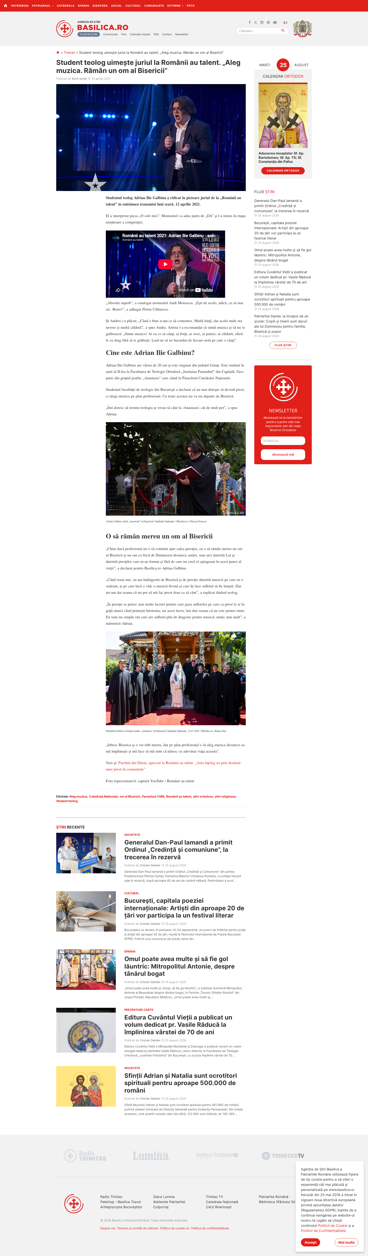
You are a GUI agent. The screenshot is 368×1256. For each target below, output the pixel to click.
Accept (310, 1242)
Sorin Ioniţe (79, 78)
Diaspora (100, 5)
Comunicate (154, 5)
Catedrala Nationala (103, 796)
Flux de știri (89, 34)
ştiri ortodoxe (203, 796)
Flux (264, 192)
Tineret (69, 52)
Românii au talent (178, 796)
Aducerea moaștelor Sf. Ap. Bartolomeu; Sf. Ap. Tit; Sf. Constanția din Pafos (281, 157)
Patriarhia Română (273, 1197)
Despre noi (107, 1228)
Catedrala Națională (222, 1202)
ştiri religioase (225, 796)
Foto (191, 5)
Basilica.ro (103, 27)
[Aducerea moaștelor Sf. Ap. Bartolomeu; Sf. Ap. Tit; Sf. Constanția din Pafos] (283, 115)
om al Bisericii (130, 796)
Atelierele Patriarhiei (169, 1202)
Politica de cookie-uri (174, 1228)
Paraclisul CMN (153, 796)
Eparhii (83, 5)
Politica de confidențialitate (210, 1228)
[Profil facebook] (250, 22)
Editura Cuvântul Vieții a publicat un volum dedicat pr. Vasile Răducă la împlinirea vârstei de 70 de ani (178, 1025)
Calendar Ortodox (283, 170)
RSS (156, 34)
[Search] (283, 30)
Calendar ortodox (140, 34)
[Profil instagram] (261, 22)
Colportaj (160, 1207)
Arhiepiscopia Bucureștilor (121, 1207)
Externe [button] (174, 5)
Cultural (133, 5)
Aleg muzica (78, 796)
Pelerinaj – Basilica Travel (120, 1202)
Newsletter (181, 34)
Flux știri (283, 345)
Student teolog (67, 801)
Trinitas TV (214, 1197)
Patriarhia (20, 5)
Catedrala (66, 5)
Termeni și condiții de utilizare (137, 1228)
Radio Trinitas (111, 1197)
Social (116, 5)
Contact (167, 34)
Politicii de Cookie (332, 1225)
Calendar (283, 76)
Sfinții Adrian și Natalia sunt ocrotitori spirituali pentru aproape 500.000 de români (180, 1083)
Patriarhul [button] (41, 5)
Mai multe (346, 1242)
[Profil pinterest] (268, 22)
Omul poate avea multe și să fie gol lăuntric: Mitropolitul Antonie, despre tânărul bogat (179, 966)
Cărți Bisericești (218, 1207)
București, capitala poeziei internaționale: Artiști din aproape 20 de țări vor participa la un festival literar (184, 908)
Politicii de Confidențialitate (323, 1230)
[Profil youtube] (275, 22)
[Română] (286, 22)
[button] (362, 5)
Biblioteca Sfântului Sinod (279, 1202)
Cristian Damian (150, 865)
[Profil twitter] (255, 22)
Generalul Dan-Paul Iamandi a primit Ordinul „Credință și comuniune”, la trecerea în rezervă (178, 850)
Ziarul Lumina (164, 1197)
